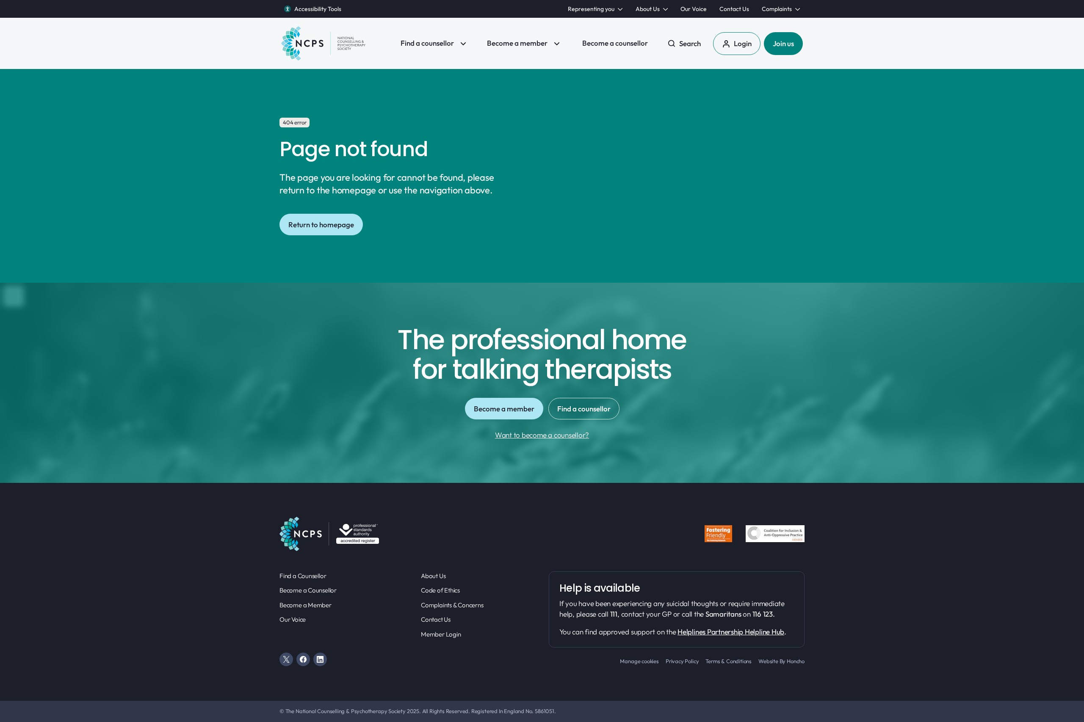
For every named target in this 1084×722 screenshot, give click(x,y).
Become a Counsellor (308, 590)
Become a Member (305, 605)
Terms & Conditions (728, 661)
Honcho (796, 661)
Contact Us (436, 619)
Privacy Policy (682, 661)
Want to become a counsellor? (542, 434)
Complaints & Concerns (452, 605)
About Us (433, 576)
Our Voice (292, 619)
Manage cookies (639, 661)
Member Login (441, 634)
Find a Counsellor (302, 576)
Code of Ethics (440, 590)
